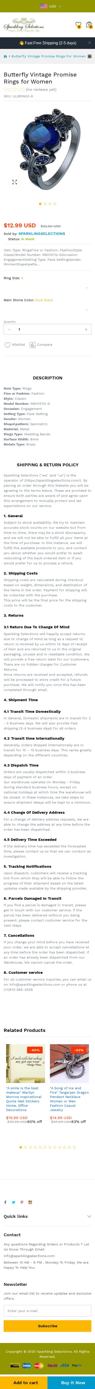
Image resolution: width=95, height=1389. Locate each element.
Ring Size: (13, 278)
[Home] (5, 56)
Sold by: (10, 234)
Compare (44, 344)
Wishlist (18, 344)
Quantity (10, 321)
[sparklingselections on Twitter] (13, 1203)
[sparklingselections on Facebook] (5, 1203)
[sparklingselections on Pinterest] (22, 1203)
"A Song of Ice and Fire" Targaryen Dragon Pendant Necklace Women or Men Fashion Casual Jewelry (69, 1099)
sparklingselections (42, 233)
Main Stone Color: (28, 300)
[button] (30, 90)
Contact (12, 1234)
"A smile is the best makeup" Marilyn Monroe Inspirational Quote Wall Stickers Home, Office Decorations (23, 1099)
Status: (14, 239)
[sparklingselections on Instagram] (30, 1203)
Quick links (16, 1216)
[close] (89, 42)
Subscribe (47, 1326)
